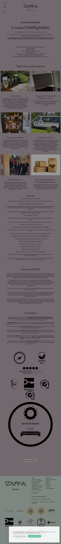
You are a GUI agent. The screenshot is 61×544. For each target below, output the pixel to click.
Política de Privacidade (35, 533)
